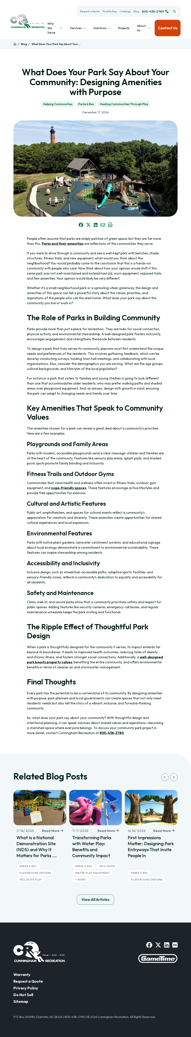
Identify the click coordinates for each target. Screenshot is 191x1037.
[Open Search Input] (174, 11)
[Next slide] (174, 777)
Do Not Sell (23, 994)
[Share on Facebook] (81, 225)
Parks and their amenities (63, 243)
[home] (14, 44)
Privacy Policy (25, 988)
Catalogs (125, 11)
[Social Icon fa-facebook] (149, 944)
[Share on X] (88, 225)
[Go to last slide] (165, 777)
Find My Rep (110, 11)
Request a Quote (90, 11)
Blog (136, 11)
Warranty (21, 974)
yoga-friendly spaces (68, 488)
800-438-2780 (153, 11)
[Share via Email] (103, 225)
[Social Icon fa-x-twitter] (158, 944)
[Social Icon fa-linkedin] (166, 944)
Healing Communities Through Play (124, 104)
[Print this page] (110, 225)
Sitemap (20, 1001)
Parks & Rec (86, 104)
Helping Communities (57, 104)
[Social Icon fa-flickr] (175, 944)
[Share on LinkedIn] (96, 225)
